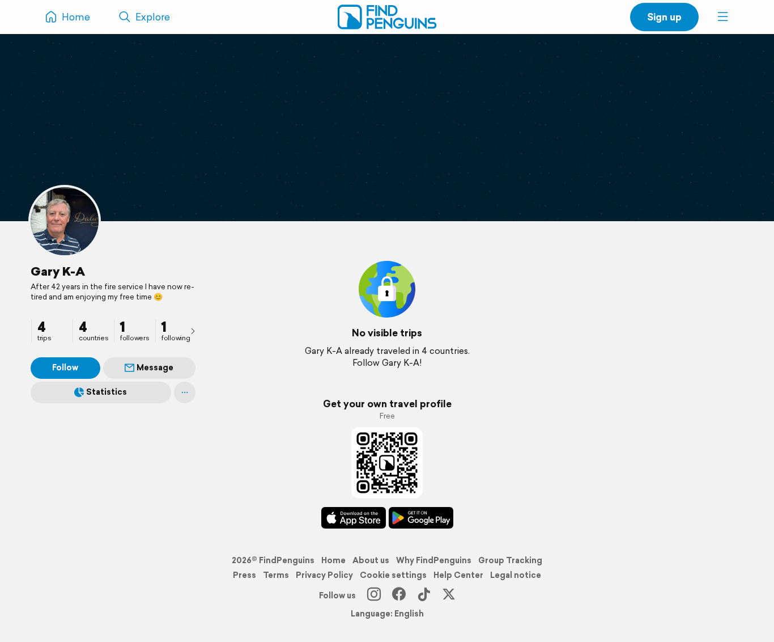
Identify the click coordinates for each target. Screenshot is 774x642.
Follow (65, 367)
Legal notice (515, 575)
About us (370, 560)
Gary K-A (58, 271)
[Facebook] (399, 595)
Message (155, 367)
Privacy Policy (324, 575)
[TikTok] (424, 595)
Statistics (106, 392)
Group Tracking (510, 560)
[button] (723, 17)
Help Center (458, 575)
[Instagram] (374, 595)
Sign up (664, 17)
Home (333, 560)
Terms (276, 575)
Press (244, 575)
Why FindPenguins (433, 560)
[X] (449, 595)
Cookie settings (393, 575)
